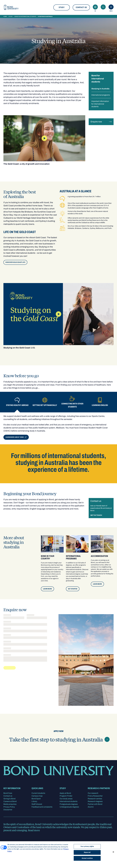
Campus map (37, 796)
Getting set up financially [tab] (45, 405)
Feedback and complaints (42, 807)
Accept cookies (87, 858)
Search (103, 6)
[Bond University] (11, 7)
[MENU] (111, 6)
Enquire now (96, 122)
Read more (34, 830)
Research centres (95, 799)
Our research (93, 793)
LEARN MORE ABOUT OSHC (14, 437)
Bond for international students (25, 16)
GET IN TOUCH (96, 515)
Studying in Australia (100, 89)
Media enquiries (9, 804)
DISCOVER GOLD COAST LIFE (15, 262)
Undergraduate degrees (69, 807)
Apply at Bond (65, 793)
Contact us (81, 7)
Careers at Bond (10, 801)
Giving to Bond (9, 799)
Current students (38, 793)
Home (5, 16)
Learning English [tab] (100, 405)
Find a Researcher (95, 796)
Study (61, 7)
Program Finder (66, 796)
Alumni (91, 807)
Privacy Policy (9, 807)
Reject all (87, 852)
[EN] (95, 6)
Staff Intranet (37, 804)
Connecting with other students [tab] (72, 405)
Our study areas (66, 799)
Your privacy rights (87, 846)
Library (34, 801)
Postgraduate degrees (69, 804)
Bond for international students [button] (97, 78)
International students (68, 801)
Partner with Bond (95, 804)
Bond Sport (36, 799)
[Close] (113, 852)
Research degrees (95, 801)
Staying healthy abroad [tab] (17, 405)
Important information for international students (100, 103)
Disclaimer (7, 810)
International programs (100, 95)
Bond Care (7, 793)
